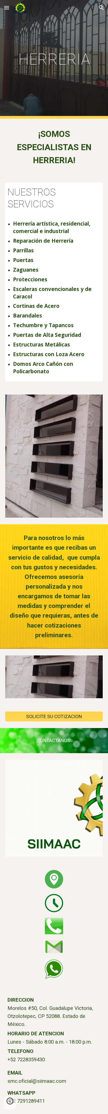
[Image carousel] (54, 456)
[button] (6, 7)
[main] (54, 59)
